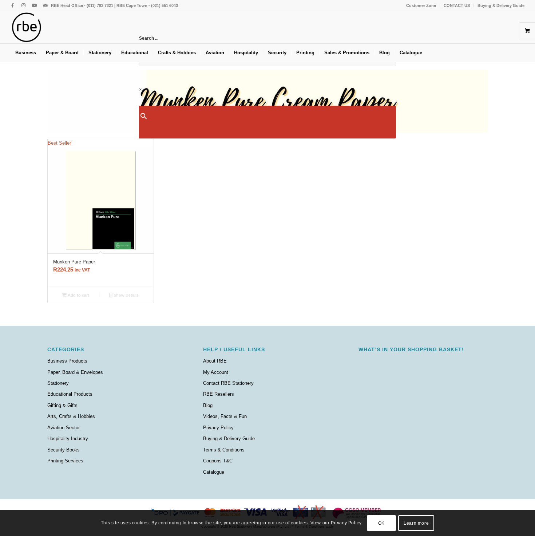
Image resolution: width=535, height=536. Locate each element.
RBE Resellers (218, 394)
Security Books (63, 450)
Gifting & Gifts (62, 405)
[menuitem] (421, 5)
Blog (208, 405)
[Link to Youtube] (34, 5)
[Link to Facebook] (12, 5)
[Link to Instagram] (23, 5)
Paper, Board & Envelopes (75, 372)
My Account (215, 372)
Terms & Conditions (224, 450)
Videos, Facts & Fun (225, 416)
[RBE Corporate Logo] (27, 27)
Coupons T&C (218, 460)
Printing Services (65, 460)
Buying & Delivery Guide (500, 5)
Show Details (125, 295)
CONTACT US (457, 5)
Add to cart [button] (78, 295)
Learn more (416, 523)
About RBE (215, 361)
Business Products (67, 361)
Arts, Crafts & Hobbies (71, 416)
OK (381, 523)
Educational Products (69, 394)
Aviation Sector (63, 427)
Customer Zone (421, 5)
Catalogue (213, 472)
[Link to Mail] (45, 5)
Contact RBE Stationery (228, 383)
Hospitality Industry (67, 438)
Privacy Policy (218, 427)
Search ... (148, 38)
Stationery (58, 383)
